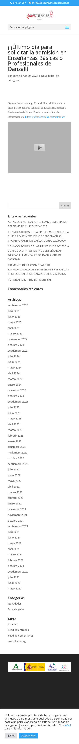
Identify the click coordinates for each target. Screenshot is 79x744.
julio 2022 (13, 469)
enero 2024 (14, 384)
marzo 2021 (15, 554)
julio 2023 (13, 407)
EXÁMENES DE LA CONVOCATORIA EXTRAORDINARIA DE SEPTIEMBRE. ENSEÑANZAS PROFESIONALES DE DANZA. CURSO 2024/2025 (38, 269)
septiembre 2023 (18, 401)
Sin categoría (16, 609)
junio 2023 (14, 413)
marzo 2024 (15, 379)
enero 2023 (14, 441)
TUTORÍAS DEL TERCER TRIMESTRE (29, 279)
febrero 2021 (15, 560)
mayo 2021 (14, 543)
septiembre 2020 (18, 571)
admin (16, 75)
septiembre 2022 (18, 464)
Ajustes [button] (11, 735)
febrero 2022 (15, 497)
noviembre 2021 (17, 515)
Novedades (48, 75)
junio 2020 (14, 582)
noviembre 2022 (17, 452)
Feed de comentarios (20, 635)
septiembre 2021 (18, 526)
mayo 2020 (14, 588)
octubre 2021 (16, 520)
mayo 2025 (14, 322)
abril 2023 (13, 424)
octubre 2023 (16, 396)
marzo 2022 (15, 492)
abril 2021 (13, 549)
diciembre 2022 (17, 447)
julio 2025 (13, 311)
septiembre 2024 (18, 350)
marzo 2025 (15, 333)
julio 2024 (13, 356)
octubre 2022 (16, 458)
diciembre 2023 (17, 390)
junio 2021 (14, 537)
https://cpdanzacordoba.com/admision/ (45, 117)
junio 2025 (14, 316)
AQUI (68, 725)
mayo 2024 (14, 367)
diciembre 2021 (17, 509)
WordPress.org (17, 641)
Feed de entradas (18, 630)
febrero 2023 (15, 435)
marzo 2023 (15, 430)
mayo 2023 (14, 418)
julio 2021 (13, 532)
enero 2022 (14, 503)
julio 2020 (13, 577)
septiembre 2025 (18, 305)
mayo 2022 (14, 481)
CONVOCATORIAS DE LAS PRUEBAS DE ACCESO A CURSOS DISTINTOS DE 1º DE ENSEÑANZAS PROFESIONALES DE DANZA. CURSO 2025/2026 (38, 236)
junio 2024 (14, 362)
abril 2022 (13, 486)
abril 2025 (13, 328)
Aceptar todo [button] (28, 735)
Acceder (12, 624)
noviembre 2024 (17, 339)
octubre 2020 (16, 566)
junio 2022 (14, 475)
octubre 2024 (16, 345)
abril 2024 (13, 373)
